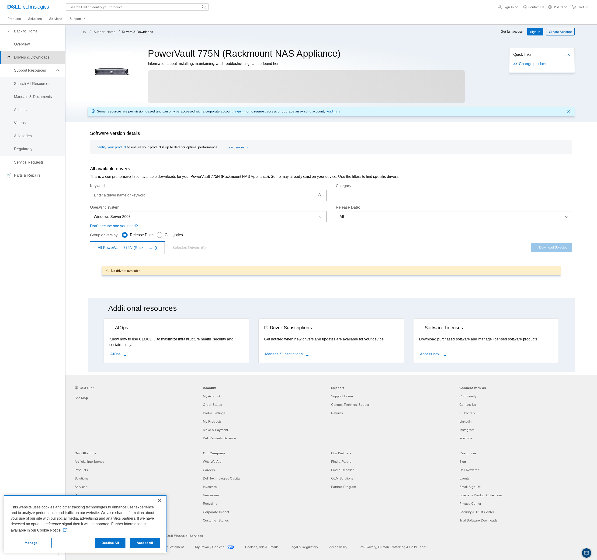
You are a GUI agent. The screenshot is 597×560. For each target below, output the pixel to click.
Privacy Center (470, 503)
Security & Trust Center (476, 512)
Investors (210, 487)
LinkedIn (465, 421)
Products (81, 470)
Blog (462, 461)
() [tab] (131, 248)
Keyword (97, 186)
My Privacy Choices (210, 547)
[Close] (159, 500)
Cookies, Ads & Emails (261, 547)
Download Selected (553, 247)
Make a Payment (215, 430)
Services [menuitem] (55, 19)
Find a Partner (342, 461)
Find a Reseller (342, 470)
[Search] (320, 195)
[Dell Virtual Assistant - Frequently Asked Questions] (586, 553)
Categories (174, 235)
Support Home (104, 32)
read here (333, 111)
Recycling (210, 503)
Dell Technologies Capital (221, 478)
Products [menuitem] (14, 19)
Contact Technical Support (350, 404)
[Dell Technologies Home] (28, 7)
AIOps (115, 354)
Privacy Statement (170, 547)
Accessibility (338, 547)
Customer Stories (216, 520)
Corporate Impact (216, 512)
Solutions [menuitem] (35, 19)
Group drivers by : (104, 235)
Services (81, 487)
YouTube (466, 438)
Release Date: (348, 207)
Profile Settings (214, 413)
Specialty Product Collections (481, 495)
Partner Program (343, 487)
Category (343, 186)
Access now (430, 354)
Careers (209, 470)
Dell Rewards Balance (219, 438)
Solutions (81, 478)
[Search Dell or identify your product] (204, 7)
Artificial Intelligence (89, 461)
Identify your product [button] (111, 147)
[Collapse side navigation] (58, 553)
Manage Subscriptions (284, 354)
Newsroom (211, 495)
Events (464, 478)
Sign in (239, 111)
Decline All (110, 543)
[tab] (189, 247)
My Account (211, 396)
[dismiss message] (568, 111)
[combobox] (137, 7)
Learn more (235, 147)
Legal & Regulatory (304, 547)
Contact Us (467, 404)
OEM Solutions (342, 478)
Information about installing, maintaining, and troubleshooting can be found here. (214, 64)
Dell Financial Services (185, 536)
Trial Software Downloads (478, 520)
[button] (508, 7)
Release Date (141, 235)
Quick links (522, 54)
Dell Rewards (469, 470)
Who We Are (212, 461)
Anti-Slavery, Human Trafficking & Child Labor (392, 547)
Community (467, 396)
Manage (31, 543)
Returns (337, 413)
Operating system (104, 207)
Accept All (145, 543)
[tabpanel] (331, 270)
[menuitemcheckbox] (32, 70)
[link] (533, 7)
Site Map (81, 398)
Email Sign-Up (470, 487)
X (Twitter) (467, 413)
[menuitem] (78, 19)
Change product (532, 64)
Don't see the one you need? (114, 226)
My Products (212, 421)
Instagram (467, 430)
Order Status (212, 404)
